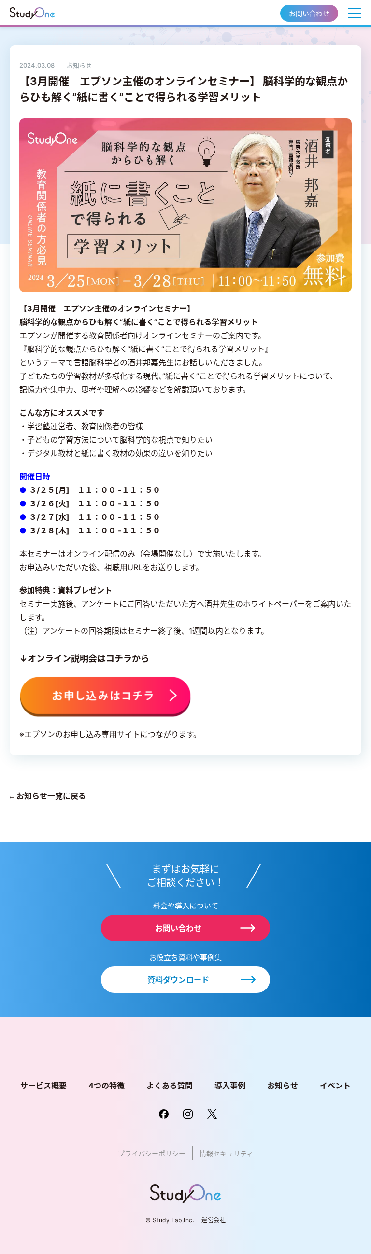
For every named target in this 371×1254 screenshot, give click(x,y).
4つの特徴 (106, 1085)
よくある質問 (169, 1085)
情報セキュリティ (226, 1153)
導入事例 (229, 1085)
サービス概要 (43, 1085)
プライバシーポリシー (152, 1153)
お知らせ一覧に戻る (50, 796)
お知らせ (282, 1085)
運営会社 (213, 1220)
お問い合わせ (309, 13)
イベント (335, 1085)
